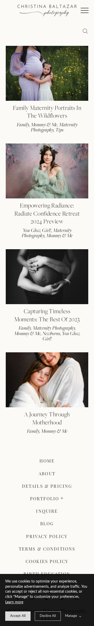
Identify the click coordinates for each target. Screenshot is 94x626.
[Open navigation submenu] (62, 498)
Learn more (14, 602)
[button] (85, 10)
